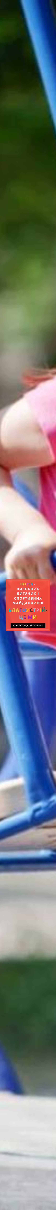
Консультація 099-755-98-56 (28, 625)
